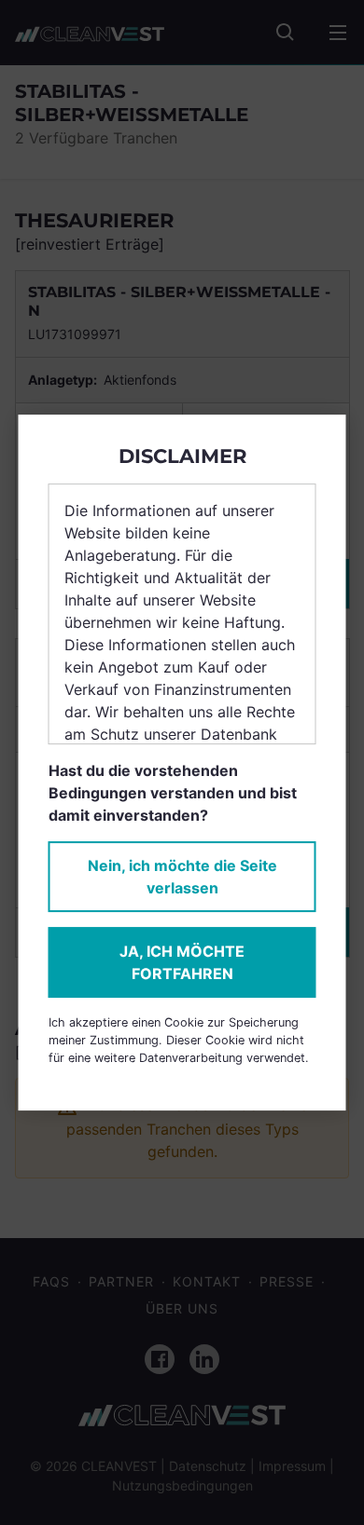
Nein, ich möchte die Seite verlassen (182, 876)
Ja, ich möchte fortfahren (182, 962)
